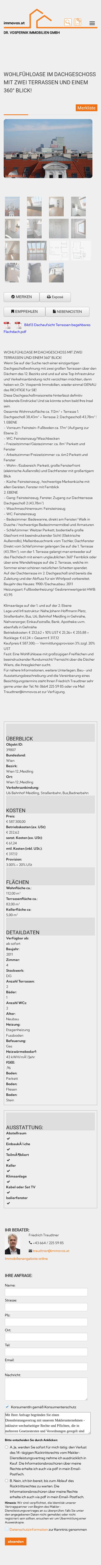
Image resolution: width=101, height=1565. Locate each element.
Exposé (57, 297)
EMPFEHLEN (26, 311)
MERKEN (24, 297)
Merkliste (86, 107)
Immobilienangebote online (26, 1258)
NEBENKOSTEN (69, 311)
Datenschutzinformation (29, 1529)
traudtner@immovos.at (51, 1251)
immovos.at (14, 22)
